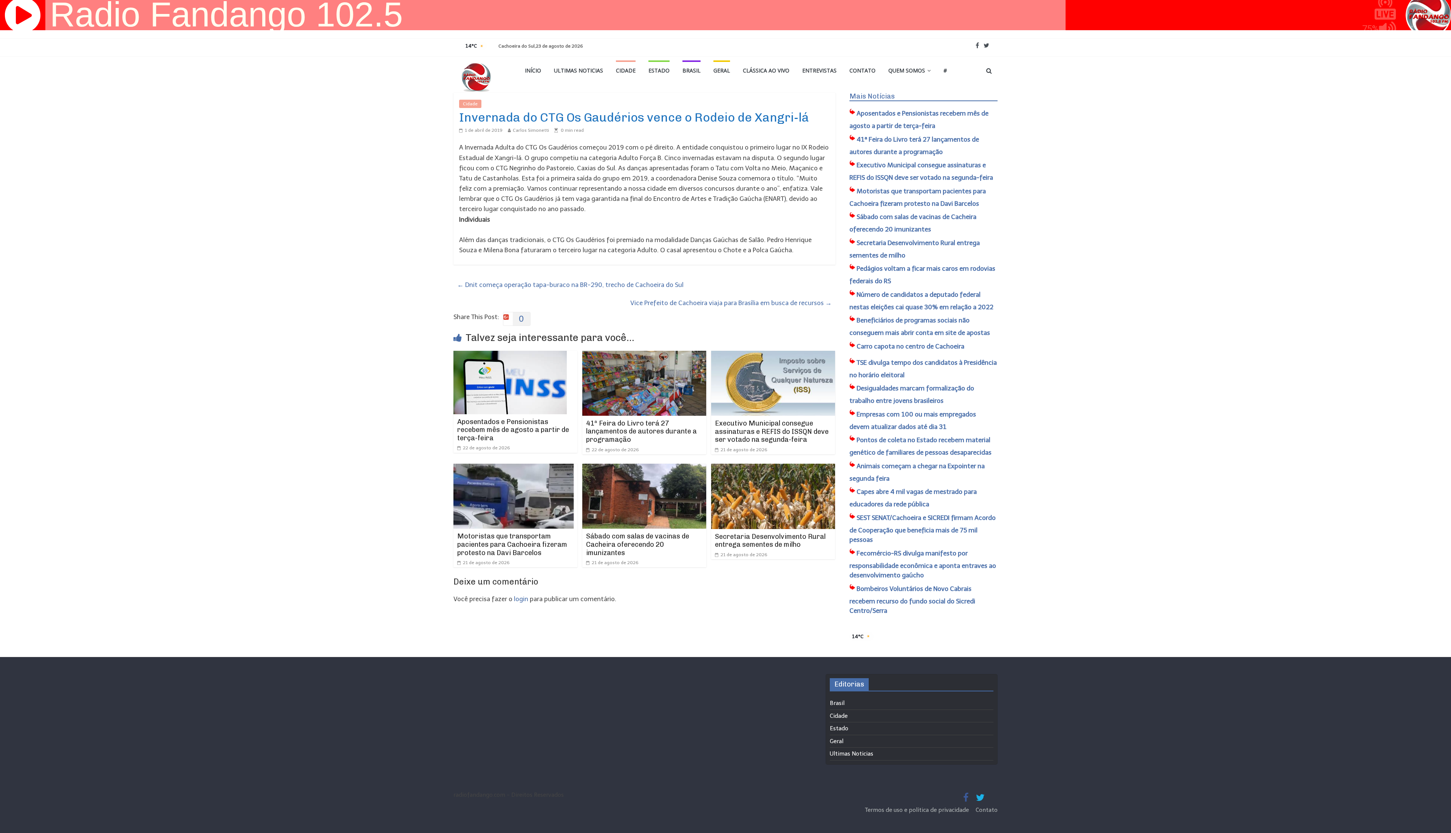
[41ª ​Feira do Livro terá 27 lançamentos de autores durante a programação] (644, 355)
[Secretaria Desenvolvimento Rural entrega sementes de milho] (773, 468)
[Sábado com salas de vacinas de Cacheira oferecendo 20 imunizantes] (644, 468)
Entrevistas (819, 70)
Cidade (626, 70)
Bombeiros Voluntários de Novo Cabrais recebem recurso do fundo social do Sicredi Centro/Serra (912, 600)
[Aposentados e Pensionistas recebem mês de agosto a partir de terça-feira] (510, 355)
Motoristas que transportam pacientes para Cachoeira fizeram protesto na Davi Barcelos (512, 544)
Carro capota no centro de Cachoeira (910, 346)
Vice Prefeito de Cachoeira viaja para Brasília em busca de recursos (731, 303)
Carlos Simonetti (531, 130)
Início (533, 70)
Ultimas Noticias (578, 70)
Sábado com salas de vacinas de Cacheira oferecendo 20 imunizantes (637, 544)
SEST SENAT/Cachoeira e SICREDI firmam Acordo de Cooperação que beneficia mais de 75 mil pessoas (922, 529)
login (521, 599)
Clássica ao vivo (766, 70)
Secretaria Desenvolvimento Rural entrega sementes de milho (770, 540)
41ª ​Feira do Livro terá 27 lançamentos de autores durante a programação (641, 431)
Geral (721, 70)
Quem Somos (906, 70)
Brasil (691, 70)
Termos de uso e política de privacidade (917, 810)
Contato (862, 70)
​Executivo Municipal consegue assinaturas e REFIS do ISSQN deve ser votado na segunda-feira (772, 431)
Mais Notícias (872, 96)
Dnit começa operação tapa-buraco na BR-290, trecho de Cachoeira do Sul (570, 284)
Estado (659, 70)
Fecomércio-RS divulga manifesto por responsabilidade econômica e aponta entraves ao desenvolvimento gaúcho (922, 564)
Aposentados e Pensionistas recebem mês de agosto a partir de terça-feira (513, 430)
